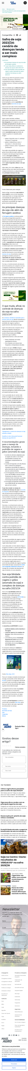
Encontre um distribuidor (4, 994)
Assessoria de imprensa (18, 1015)
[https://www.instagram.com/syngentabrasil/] (11, 1035)
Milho (2, 1004)
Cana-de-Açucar (5, 1013)
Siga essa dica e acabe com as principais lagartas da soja (12, 803)
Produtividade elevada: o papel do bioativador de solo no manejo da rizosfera (14, 830)
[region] (14, 1057)
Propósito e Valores (6, 984)
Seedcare (17, 1006)
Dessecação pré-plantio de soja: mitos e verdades (13, 817)
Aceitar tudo (14, 1059)
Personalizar (14, 1063)
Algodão (3, 1010)
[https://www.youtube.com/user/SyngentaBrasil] (16, 1035)
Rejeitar (14, 1067)
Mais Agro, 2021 (10, 674)
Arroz (2, 1022)
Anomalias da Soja (7, 710)
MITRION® (20, 597)
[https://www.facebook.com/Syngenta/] (9, 1035)
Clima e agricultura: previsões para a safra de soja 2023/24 (12, 789)
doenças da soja (6, 254)
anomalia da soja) (16, 103)
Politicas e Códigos (6, 987)
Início (3, 9)
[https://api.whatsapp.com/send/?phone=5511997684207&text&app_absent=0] (18, 1035)
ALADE (4, 680)
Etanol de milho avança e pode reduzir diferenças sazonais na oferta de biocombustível (19, 891)
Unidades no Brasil (6, 990)
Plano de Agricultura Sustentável (20, 1026)
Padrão (14, 886)
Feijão (2, 1025)
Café (2, 1007)
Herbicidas (17, 999)
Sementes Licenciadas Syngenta (20, 976)
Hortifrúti (3, 1019)
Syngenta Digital (19, 990)
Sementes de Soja (19, 987)
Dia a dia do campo (17, 873)
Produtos (4, 709)
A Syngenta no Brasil (6, 978)
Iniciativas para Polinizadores (18, 1030)
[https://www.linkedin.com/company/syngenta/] (14, 1035)
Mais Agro (18, 702)
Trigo (2, 1016)
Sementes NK (18, 984)
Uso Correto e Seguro (20, 1022)
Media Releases (19, 1011)
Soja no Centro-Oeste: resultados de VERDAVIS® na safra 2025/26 (13, 861)
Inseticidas (17, 996)
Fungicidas (5, 714)
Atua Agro (17, 993)
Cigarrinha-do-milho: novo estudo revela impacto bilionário (19, 878)
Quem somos (4, 975)
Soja (3, 712)
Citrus (2, 1028)
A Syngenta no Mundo (6, 981)
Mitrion (4, 716)
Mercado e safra (10, 9)
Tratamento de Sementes (18, 980)
